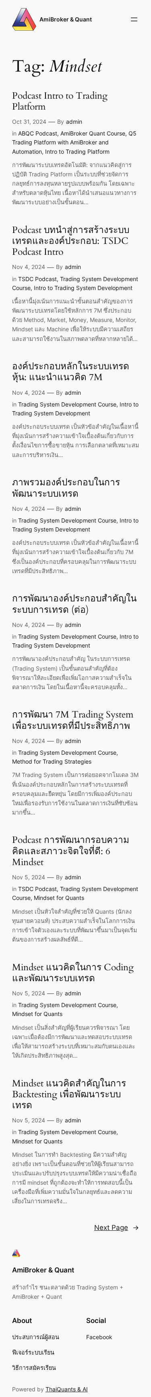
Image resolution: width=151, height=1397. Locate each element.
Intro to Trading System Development (83, 287)
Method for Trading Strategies (51, 761)
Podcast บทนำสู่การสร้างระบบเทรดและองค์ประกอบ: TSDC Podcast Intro (70, 241)
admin (74, 121)
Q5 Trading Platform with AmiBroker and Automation (74, 142)
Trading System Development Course (67, 404)
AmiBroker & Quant (65, 19)
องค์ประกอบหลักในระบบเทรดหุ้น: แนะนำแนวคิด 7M (70, 372)
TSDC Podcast (37, 278)
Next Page (116, 1227)
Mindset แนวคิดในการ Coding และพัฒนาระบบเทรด (73, 973)
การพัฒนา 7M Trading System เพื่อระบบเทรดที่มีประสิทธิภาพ (72, 720)
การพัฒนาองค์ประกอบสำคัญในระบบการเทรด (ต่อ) (74, 604)
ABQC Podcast (37, 133)
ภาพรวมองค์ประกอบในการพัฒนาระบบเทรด (66, 488)
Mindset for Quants (59, 897)
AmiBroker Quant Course (92, 133)
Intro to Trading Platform (77, 151)
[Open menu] (134, 19)
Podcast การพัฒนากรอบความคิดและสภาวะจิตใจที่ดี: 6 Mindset (70, 851)
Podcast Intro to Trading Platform (60, 101)
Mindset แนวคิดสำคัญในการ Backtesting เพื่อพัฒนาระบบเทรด (69, 1094)
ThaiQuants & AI (67, 1389)
